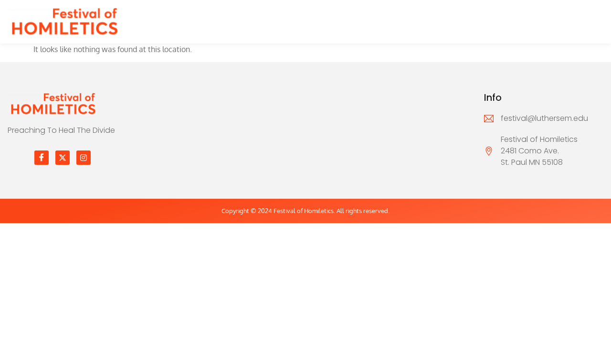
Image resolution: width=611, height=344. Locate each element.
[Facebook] (41, 157)
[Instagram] (83, 157)
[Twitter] (62, 157)
